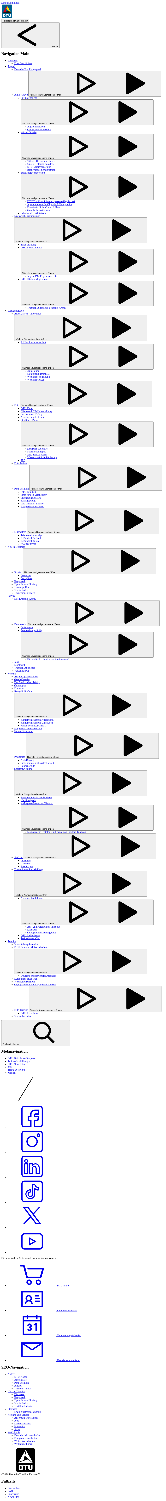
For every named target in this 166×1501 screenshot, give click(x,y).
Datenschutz (14, 1488)
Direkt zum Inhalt (10, 2)
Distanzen (19, 1394)
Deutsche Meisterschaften (27, 1435)
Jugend (18, 1385)
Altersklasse (20, 1379)
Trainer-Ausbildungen (19, 1061)
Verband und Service (18, 1414)
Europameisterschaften (25, 1438)
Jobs (10, 1067)
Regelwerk (19, 1397)
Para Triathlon (21, 1382)
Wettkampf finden (23, 1444)
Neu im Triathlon (16, 1391)
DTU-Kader (20, 1376)
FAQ (10, 1491)
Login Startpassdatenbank (27, 1411)
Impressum (13, 1494)
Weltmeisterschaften (24, 1441)
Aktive (11, 1374)
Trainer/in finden (22, 1388)
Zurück (54, 46)
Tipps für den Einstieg (25, 1400)
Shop (17, 1429)
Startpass (12, 1409)
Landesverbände (22, 1423)
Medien (12, 1072)
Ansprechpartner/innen (26, 1417)
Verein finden (21, 1403)
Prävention (19, 1426)
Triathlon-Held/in (16, 1069)
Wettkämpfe (14, 1432)
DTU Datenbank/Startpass (21, 1058)
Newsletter (13, 1496)
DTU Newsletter (16, 1064)
